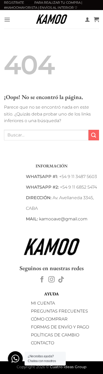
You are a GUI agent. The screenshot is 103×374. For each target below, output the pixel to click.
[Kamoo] (51, 19)
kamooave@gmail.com (63, 218)
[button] (7, 19)
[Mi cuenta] (87, 19)
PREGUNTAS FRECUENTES (59, 311)
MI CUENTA (43, 303)
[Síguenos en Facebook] (42, 279)
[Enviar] (93, 135)
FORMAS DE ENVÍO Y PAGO (60, 327)
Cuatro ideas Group (68, 366)
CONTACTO (42, 342)
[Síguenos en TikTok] (61, 279)
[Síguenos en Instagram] (51, 279)
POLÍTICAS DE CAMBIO (55, 334)
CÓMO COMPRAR (49, 319)
